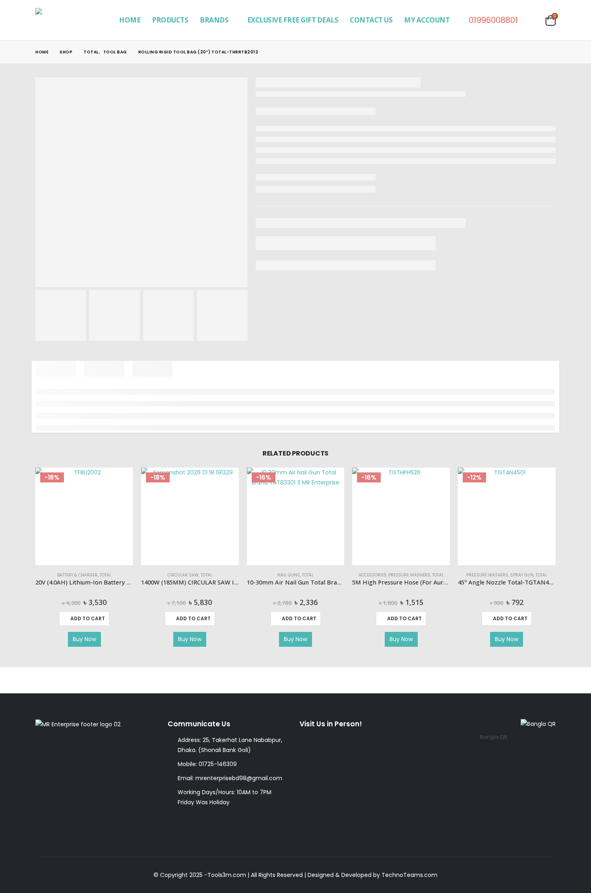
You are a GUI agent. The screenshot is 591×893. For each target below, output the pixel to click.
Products (170, 20)
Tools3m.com (226, 875)
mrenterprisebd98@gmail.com (238, 778)
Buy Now (84, 639)
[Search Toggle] (533, 20)
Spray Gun (522, 575)
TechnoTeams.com (409, 875)
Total (105, 575)
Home (129, 20)
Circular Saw (183, 575)
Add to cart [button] (87, 618)
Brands (214, 20)
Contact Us (371, 20)
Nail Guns (288, 575)
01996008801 (493, 20)
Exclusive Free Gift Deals (293, 20)
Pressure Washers (409, 575)
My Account (426, 20)
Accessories (372, 575)
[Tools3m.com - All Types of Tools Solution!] (68, 20)
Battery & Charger (77, 575)
